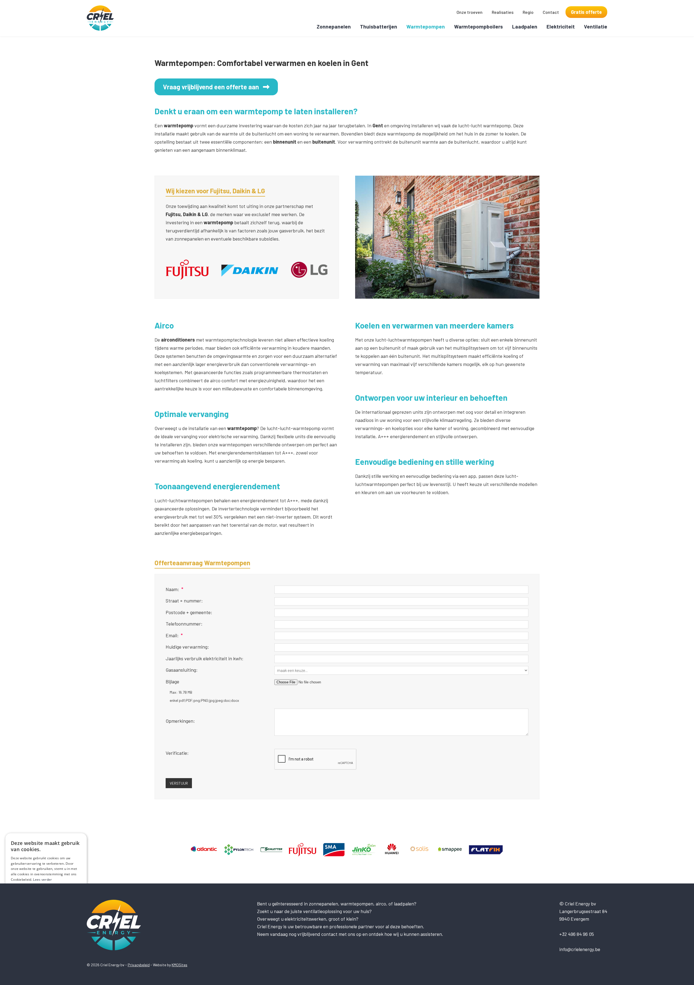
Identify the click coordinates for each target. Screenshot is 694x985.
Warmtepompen (425, 26)
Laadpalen (524, 26)
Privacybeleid (139, 964)
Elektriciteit (561, 26)
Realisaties (502, 12)
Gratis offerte (586, 12)
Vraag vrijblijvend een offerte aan (211, 87)
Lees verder (42, 879)
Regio (528, 12)
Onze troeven (470, 12)
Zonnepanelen (334, 26)
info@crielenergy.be (579, 949)
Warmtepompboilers (478, 26)
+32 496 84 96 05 (576, 934)
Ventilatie (595, 26)
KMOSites (179, 964)
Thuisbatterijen (378, 26)
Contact (551, 12)
